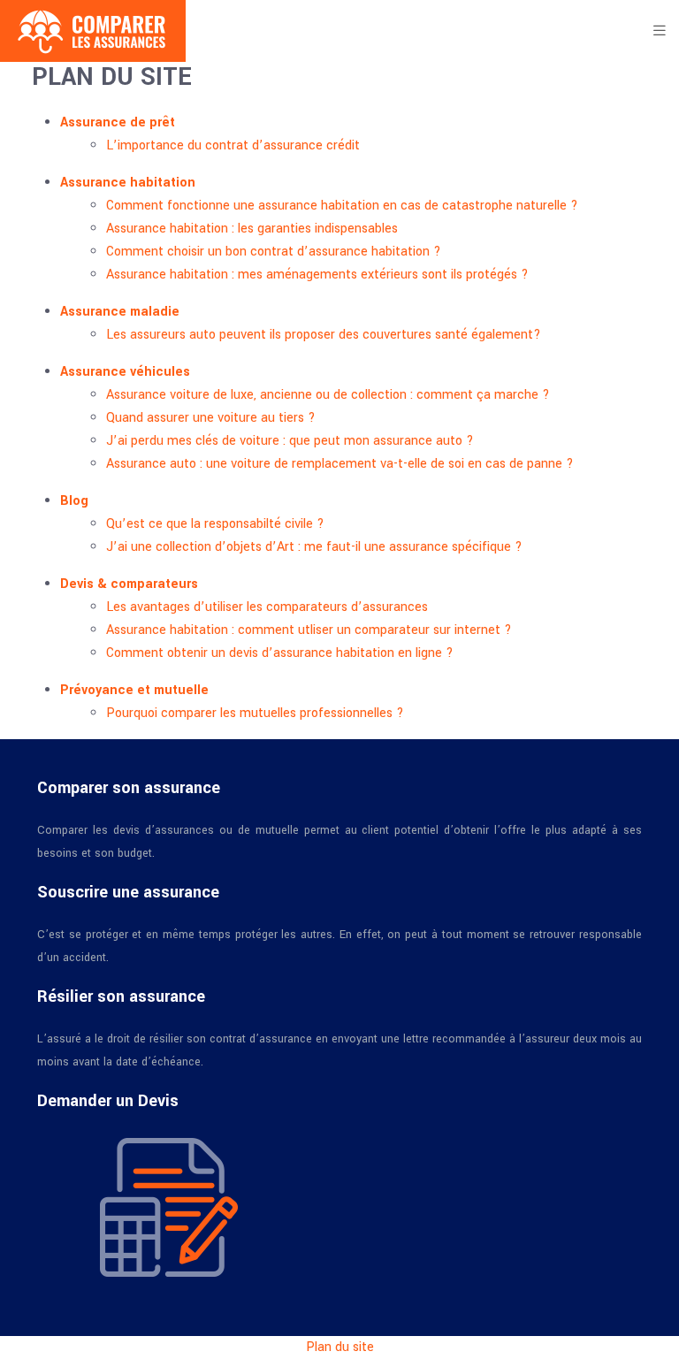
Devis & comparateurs (129, 584)
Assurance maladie (119, 311)
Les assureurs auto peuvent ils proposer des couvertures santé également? (323, 334)
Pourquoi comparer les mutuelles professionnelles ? (255, 713)
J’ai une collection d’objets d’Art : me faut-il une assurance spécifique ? (314, 547)
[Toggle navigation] (659, 31)
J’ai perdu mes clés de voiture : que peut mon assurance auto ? (290, 440)
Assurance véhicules (125, 372)
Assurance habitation (127, 182)
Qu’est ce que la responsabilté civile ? (215, 524)
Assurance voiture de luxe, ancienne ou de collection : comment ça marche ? (328, 395)
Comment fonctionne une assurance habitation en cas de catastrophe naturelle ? (342, 205)
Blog (74, 501)
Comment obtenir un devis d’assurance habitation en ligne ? (280, 653)
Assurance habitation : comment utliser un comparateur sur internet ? (309, 630)
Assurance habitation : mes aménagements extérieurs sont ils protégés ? (317, 274)
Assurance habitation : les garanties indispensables (252, 228)
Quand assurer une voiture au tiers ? (211, 417)
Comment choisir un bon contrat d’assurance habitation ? (273, 251)
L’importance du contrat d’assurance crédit (233, 145)
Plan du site (340, 1347)
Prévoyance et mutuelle (134, 690)
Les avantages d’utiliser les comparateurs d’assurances (267, 607)
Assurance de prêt (117, 122)
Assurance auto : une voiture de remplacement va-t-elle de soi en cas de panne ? (340, 463)
